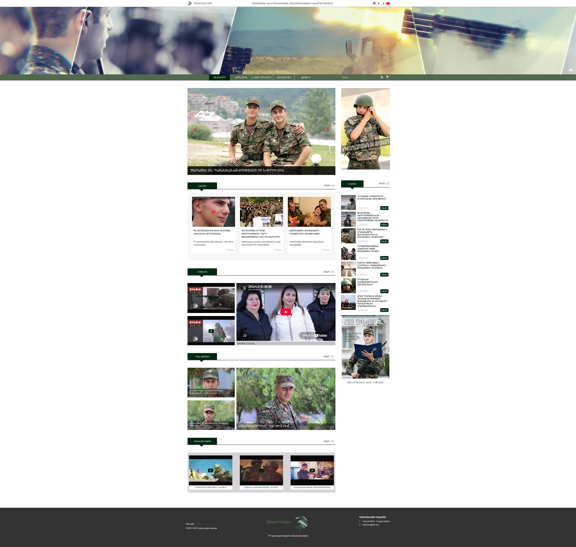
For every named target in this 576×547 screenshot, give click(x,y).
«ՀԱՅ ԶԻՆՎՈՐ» (262, 77)
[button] (327, 130)
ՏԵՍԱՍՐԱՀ (284, 77)
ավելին (327, 185)
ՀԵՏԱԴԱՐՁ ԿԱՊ (203, 3)
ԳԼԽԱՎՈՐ (219, 77)
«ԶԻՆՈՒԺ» (241, 77)
